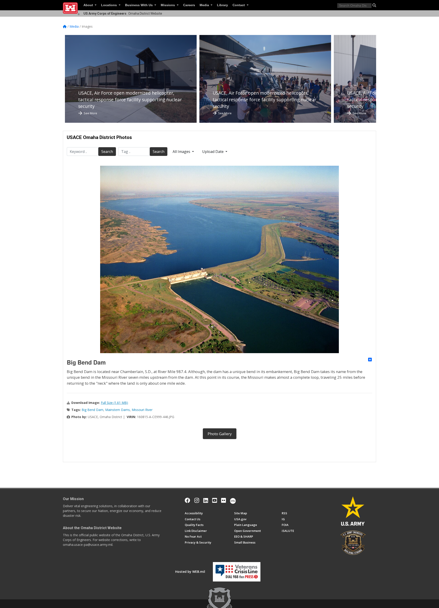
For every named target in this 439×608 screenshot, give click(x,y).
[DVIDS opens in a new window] (233, 500)
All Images (182, 151)
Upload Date (213, 151)
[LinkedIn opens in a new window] (205, 500)
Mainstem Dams (117, 410)
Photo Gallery (220, 433)
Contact (239, 5)
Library (222, 5)
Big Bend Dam (92, 410)
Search (107, 151)
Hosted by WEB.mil (190, 571)
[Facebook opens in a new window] (187, 500)
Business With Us (139, 5)
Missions (168, 5)
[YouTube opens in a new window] (214, 500)
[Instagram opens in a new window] (196, 500)
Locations (109, 5)
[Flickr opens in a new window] (223, 500)
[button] (374, 5)
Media (205, 5)
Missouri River (142, 410)
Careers (189, 5)
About (88, 5)
